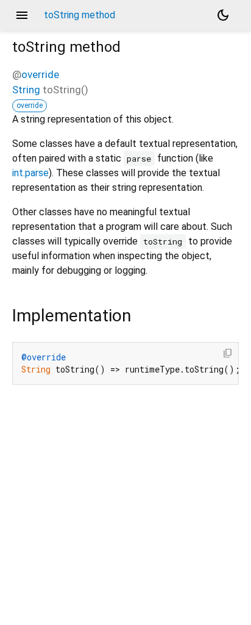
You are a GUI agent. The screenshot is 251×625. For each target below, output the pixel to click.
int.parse (30, 173)
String (26, 90)
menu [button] (22, 15)
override (40, 74)
